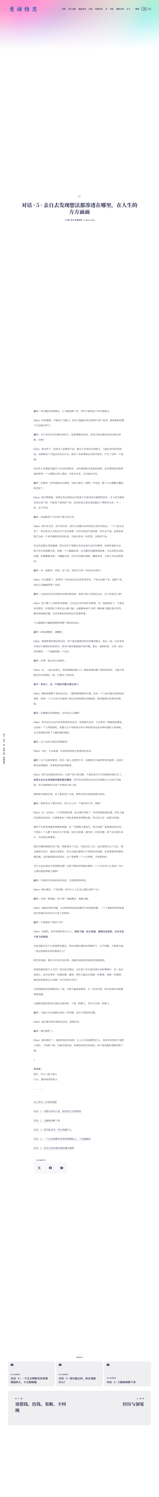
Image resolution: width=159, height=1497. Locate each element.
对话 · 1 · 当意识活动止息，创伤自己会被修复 (57, 1111)
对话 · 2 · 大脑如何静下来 (47, 1120)
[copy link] (61, 1168)
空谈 (64, 9)
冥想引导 (99, 9)
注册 (144, 9)
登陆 (137, 9)
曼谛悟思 (78, 220)
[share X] (39, 1168)
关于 (128, 9)
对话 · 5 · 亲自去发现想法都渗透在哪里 (54, 1148)
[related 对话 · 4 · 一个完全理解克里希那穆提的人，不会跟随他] (31, 1374)
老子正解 (72, 9)
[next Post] (44, 1408)
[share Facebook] (50, 1168)
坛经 (90, 9)
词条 (112, 9)
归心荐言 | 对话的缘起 (45, 1102)
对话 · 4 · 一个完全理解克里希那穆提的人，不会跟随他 (62, 1138)
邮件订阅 (120, 9)
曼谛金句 (82, 9)
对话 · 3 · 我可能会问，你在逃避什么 (53, 1129)
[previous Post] (115, 1408)
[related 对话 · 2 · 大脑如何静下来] (127, 1374)
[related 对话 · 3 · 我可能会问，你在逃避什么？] (79, 1374)
